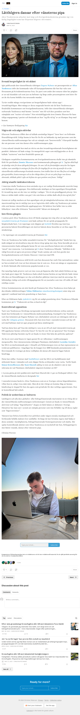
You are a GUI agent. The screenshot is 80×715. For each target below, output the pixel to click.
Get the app (50, 705)
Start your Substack (34, 705)
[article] (40, 629)
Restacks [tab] (15, 592)
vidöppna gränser (17, 320)
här (26, 125)
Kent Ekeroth (30, 365)
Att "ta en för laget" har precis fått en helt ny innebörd (26, 639)
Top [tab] (4, 618)
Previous (9, 577)
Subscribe (65, 3)
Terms (46, 700)
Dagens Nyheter (47, 85)
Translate (6, 8)
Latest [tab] (9, 618)
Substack (30, 711)
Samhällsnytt (34, 359)
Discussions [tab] (18, 618)
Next (72, 577)
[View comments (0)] (11, 30)
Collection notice (55, 700)
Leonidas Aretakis (68, 342)
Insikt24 (48, 224)
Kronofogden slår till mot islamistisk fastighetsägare (25, 654)
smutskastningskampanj (52, 291)
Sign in (74, 3)
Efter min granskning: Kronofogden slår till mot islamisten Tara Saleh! (33, 624)
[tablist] (11, 592)
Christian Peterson (13, 23)
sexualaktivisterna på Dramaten (15, 221)
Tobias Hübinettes (34, 291)
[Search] (76, 618)
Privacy (40, 700)
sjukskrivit (27, 299)
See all (5, 669)
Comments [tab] (6, 592)
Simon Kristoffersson (11, 365)
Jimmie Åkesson (26, 162)
